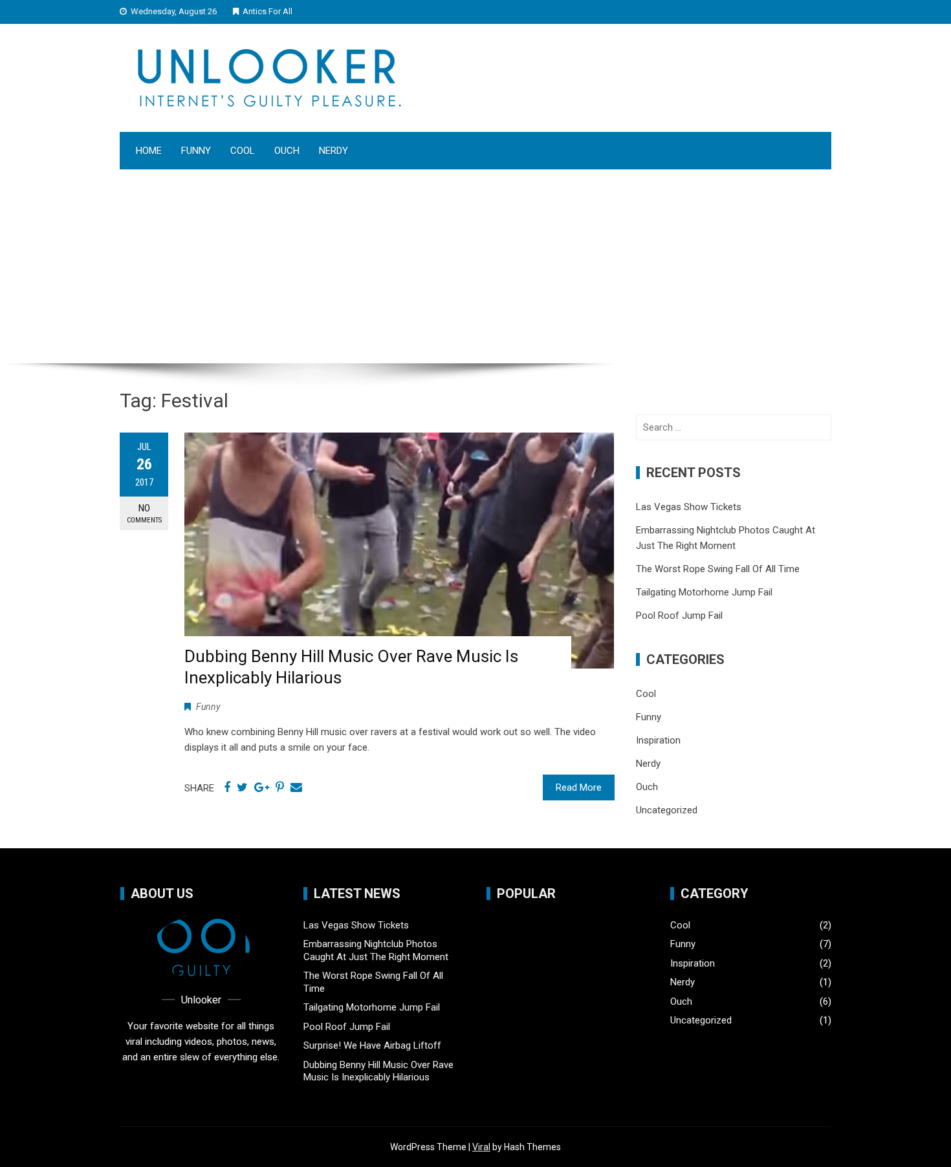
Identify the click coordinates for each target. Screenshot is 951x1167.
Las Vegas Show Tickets (688, 507)
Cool (242, 150)
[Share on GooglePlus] (261, 787)
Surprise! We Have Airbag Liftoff (372, 1045)
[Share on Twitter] (242, 787)
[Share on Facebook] (227, 787)
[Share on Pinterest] (279, 787)
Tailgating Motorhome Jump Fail (704, 592)
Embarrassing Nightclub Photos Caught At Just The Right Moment (375, 950)
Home (149, 150)
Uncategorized (666, 810)
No (144, 513)
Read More (579, 787)
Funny (196, 150)
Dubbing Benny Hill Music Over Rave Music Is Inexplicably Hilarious (378, 1071)
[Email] (296, 787)
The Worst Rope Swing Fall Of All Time (718, 569)
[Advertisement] (475, 266)
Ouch (287, 150)
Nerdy (333, 150)
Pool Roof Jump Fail (679, 615)
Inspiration (658, 740)
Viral (481, 1147)
